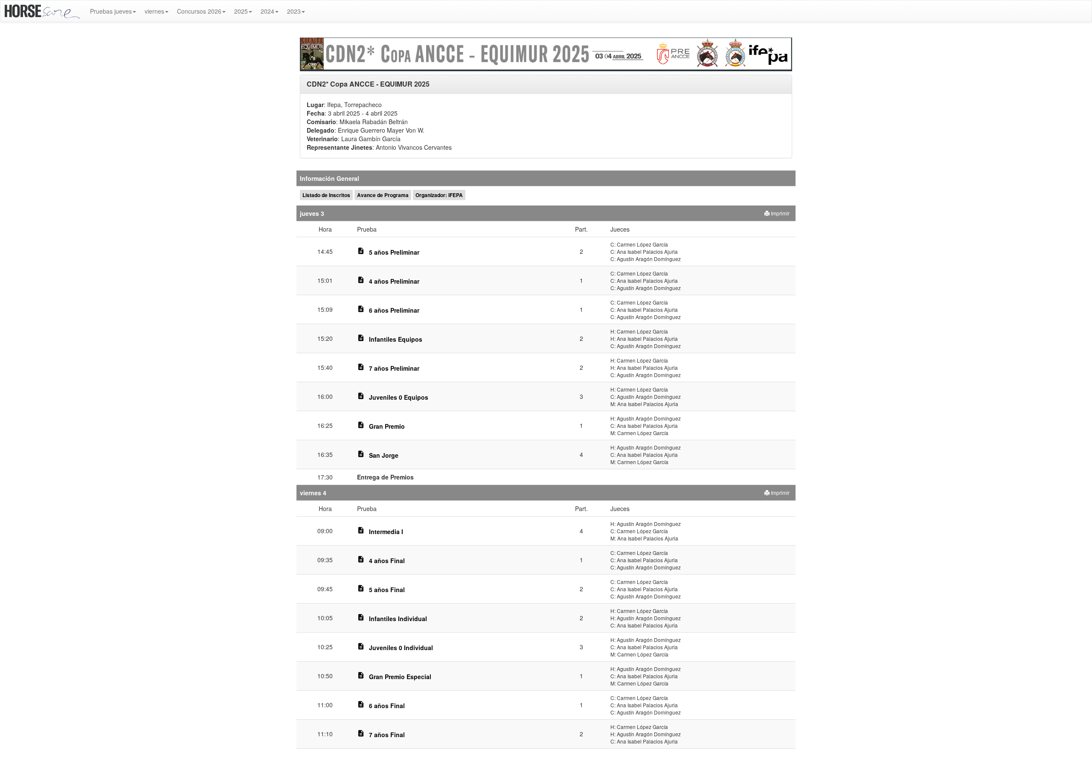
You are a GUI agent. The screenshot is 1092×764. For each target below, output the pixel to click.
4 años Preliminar (394, 281)
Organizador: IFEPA (439, 195)
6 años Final (387, 705)
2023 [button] (294, 11)
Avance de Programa (383, 195)
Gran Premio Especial (400, 676)
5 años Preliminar (394, 252)
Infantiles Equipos (395, 339)
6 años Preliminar (394, 310)
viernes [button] (154, 11)
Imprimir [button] (780, 213)
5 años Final (387, 589)
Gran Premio (387, 426)
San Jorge (383, 455)
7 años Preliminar (394, 368)
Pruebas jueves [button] (111, 11)
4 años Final (387, 560)
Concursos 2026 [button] (199, 11)
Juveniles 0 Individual (401, 647)
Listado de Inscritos (326, 195)
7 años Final (387, 734)
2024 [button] (267, 11)
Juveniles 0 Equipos (398, 397)
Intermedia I (386, 531)
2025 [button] (241, 11)
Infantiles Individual (398, 618)
